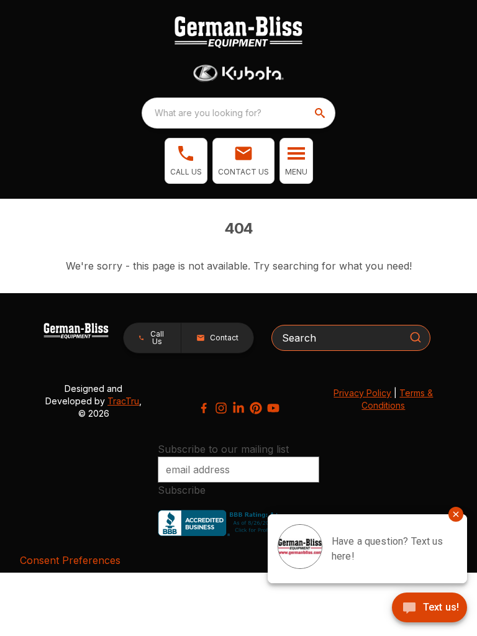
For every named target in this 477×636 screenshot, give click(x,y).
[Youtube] (273, 408)
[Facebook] (204, 408)
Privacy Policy (362, 393)
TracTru (123, 401)
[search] (321, 113)
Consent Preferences (70, 560)
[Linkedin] (238, 408)
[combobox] (238, 113)
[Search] (415, 337)
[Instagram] (221, 408)
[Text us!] (429, 608)
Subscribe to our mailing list (223, 449)
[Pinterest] (256, 408)
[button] (186, 161)
